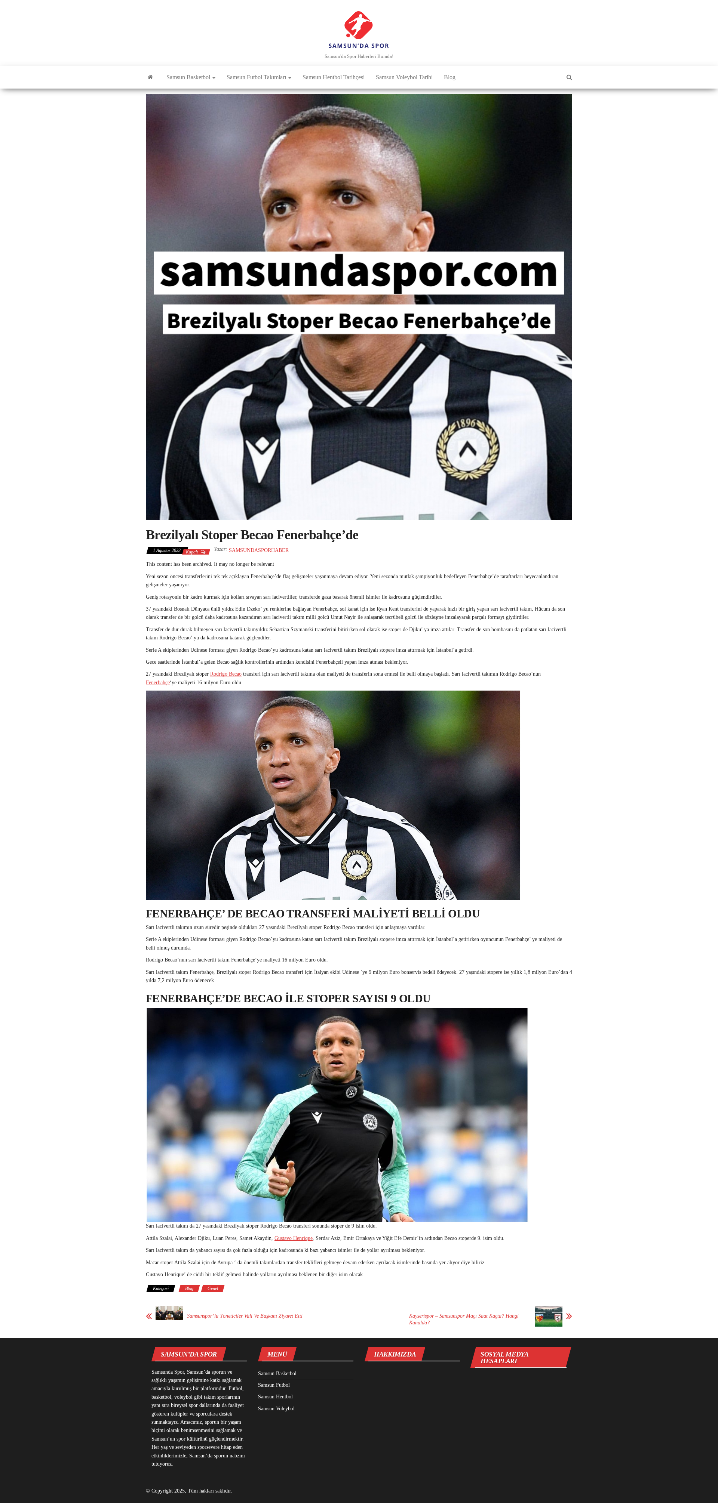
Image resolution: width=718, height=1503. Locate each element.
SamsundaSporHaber (259, 550)
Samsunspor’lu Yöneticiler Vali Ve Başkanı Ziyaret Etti (245, 1316)
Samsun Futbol (274, 1385)
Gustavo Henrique (293, 1238)
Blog (449, 77)
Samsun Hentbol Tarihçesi (334, 77)
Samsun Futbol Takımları (257, 77)
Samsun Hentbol (275, 1396)
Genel (213, 1288)
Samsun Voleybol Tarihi (404, 77)
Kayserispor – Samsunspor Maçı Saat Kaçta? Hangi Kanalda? (464, 1319)
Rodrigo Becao (226, 674)
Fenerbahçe (158, 682)
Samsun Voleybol (276, 1408)
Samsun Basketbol (189, 77)
